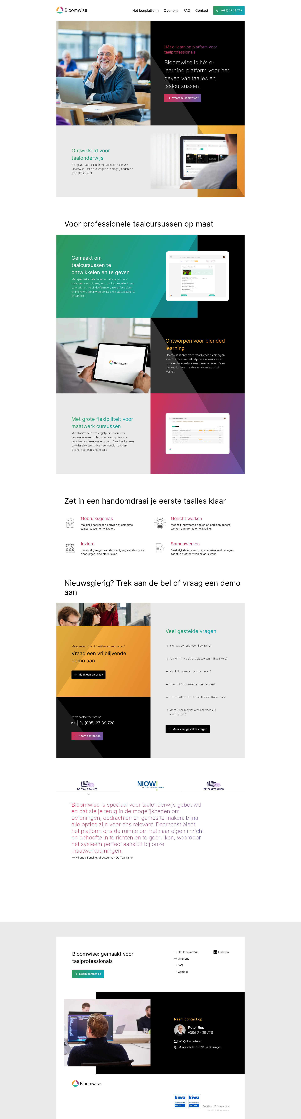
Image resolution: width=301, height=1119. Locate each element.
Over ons (171, 10)
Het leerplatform (145, 10)
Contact (201, 10)
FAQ (187, 10)
